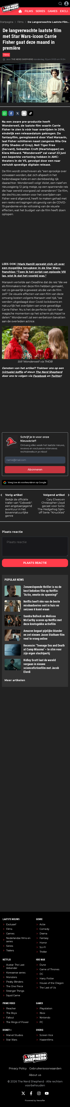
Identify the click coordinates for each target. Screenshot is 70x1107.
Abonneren (35, 469)
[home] (20, 11)
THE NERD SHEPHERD (22, 59)
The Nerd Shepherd (49, 372)
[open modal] (66, 3)
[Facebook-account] (31, 1093)
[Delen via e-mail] (24, 113)
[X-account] (23, 1093)
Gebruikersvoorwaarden (45, 1068)
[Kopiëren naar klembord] (30, 113)
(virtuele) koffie (12, 372)
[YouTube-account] (47, 1093)
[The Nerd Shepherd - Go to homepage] (10, 3)
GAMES (52, 11)
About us (35, 1075)
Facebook (39, 375)
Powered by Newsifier (35, 1100)
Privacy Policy (18, 1068)
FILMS (29, 11)
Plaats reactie (35, 562)
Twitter (56, 375)
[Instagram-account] (39, 1093)
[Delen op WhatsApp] (4, 113)
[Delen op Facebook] (11, 113)
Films (6, 54)
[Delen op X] (17, 113)
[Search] (60, 4)
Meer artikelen (15, 680)
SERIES (40, 11)
